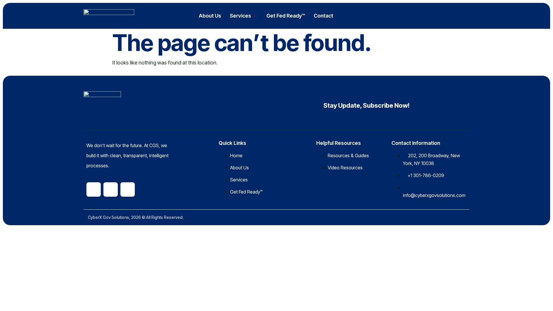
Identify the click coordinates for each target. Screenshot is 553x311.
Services (240, 16)
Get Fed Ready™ (285, 16)
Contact (323, 16)
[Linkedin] (93, 189)
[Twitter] (110, 189)
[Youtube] (127, 189)
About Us (210, 16)
